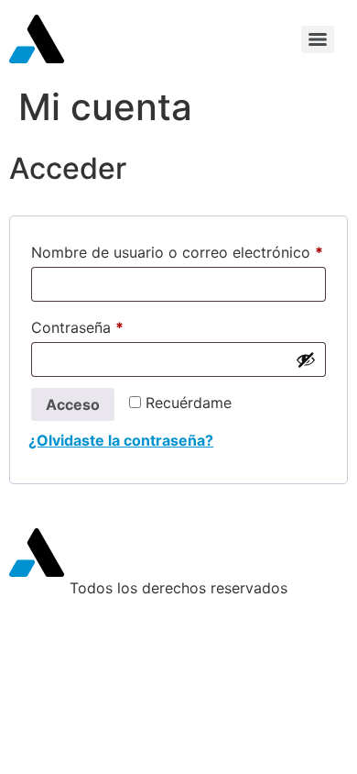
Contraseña (115, 325)
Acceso (73, 404)
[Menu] (317, 39)
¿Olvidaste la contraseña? (120, 440)
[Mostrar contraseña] (306, 359)
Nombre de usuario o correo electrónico (178, 249)
